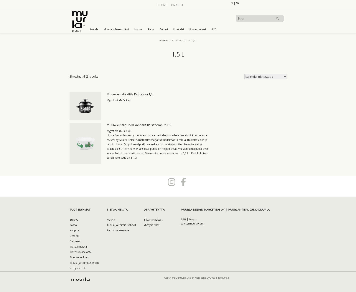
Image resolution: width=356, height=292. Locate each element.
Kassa (73, 225)
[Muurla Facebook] (183, 182)
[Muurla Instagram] (171, 182)
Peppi (151, 29)
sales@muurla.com (192, 223)
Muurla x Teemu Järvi (116, 29)
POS (214, 29)
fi (232, 3)
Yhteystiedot (77, 268)
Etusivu (161, 5)
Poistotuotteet (197, 29)
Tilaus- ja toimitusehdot (84, 262)
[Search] (277, 18)
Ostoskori (75, 241)
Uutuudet (178, 29)
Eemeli (164, 29)
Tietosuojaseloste (81, 252)
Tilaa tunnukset (79, 257)
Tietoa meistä (78, 246)
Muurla (94, 29)
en (237, 3)
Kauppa (74, 230)
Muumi (138, 29)
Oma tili (177, 5)
